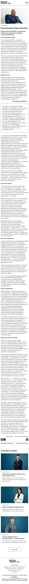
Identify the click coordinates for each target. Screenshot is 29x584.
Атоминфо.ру (14, 571)
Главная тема (4, 25)
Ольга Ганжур (9, 436)
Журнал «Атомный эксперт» (14, 570)
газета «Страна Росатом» (22, 436)
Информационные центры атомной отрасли (14, 567)
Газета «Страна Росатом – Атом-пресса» (14, 568)
